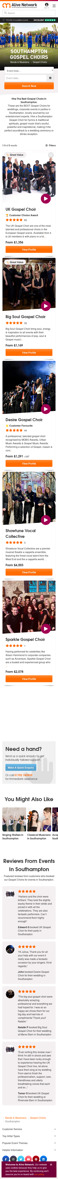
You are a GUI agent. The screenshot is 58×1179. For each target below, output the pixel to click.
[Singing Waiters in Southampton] (14, 819)
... (45, 236)
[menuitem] (29, 1129)
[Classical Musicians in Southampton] (39, 819)
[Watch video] (46, 198)
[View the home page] (19, 5)
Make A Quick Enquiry (21, 767)
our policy (39, 1174)
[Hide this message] (51, 1164)
